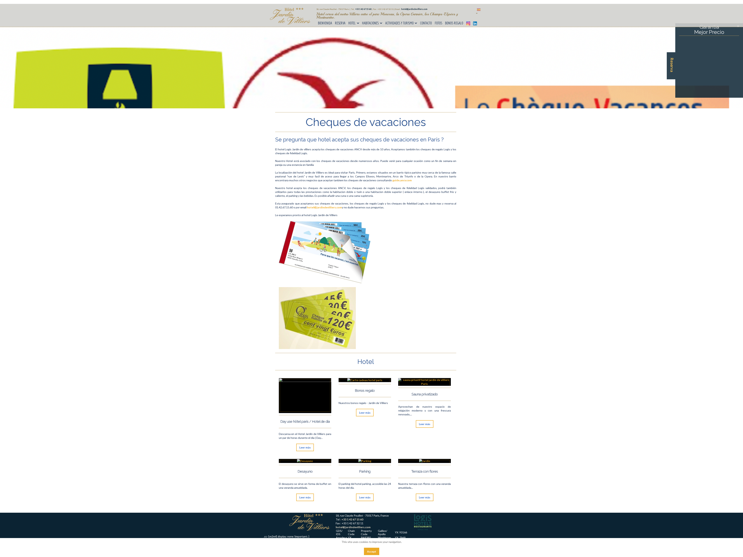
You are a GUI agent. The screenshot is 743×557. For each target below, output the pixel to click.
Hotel (352, 23)
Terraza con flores (424, 471)
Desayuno (305, 471)
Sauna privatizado (425, 394)
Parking (364, 471)
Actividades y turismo (399, 23)
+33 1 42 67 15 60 (352, 519)
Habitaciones (370, 23)
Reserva (340, 23)
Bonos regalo (454, 23)
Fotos (438, 23)
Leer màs (305, 447)
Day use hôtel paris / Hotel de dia (305, 421)
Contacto (426, 23)
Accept (371, 551)
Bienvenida (325, 23)
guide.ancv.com (402, 180)
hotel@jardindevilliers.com (414, 9)
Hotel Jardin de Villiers (290, 16)
